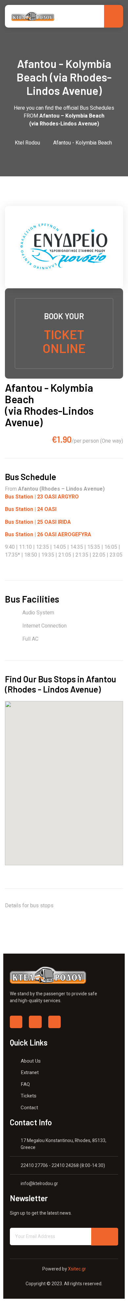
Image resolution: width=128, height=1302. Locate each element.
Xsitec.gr (76, 1269)
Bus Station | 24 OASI (30, 509)
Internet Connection (44, 626)
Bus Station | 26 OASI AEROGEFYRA (48, 535)
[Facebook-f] (16, 1022)
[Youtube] (54, 1022)
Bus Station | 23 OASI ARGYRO (42, 497)
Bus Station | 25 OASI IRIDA (38, 522)
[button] (87, 735)
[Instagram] (35, 1022)
